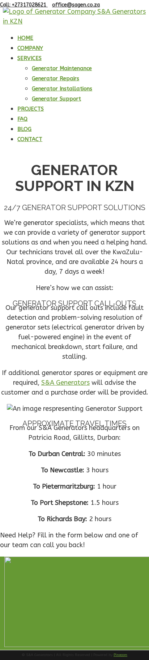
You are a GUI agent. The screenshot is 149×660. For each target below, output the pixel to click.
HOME (25, 38)
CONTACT (29, 139)
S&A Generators (65, 383)
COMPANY (30, 48)
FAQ (22, 119)
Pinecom (120, 655)
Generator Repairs (55, 78)
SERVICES (29, 58)
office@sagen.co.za (76, 5)
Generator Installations (62, 88)
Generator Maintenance (62, 68)
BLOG (24, 129)
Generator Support (56, 98)
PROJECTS (30, 109)
